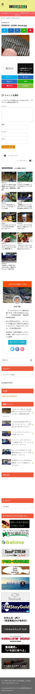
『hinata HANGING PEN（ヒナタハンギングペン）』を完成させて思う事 (21, 424)
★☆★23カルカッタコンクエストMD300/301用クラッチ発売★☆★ (18, 14)
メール (3, 131)
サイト (3, 139)
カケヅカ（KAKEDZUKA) (21, 688)
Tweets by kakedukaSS (9, 396)
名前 (3, 124)
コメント (4, 106)
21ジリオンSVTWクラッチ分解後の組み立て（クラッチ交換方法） (21, 452)
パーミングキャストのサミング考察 (21, 433)
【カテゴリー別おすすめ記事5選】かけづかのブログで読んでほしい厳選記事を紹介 (16, 412)
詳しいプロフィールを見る (17, 342)
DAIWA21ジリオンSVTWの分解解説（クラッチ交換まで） (22, 463)
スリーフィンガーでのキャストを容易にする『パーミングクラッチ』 (21, 442)
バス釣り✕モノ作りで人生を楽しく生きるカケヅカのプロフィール (16, 682)
